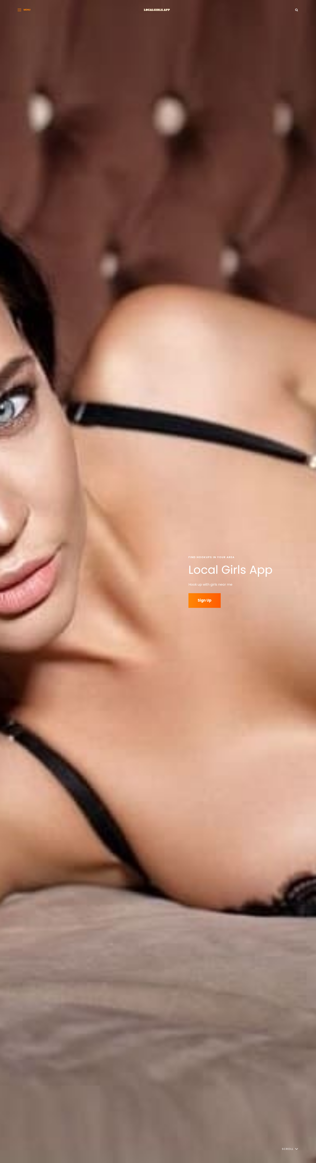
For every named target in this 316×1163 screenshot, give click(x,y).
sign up (204, 600)
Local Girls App (230, 570)
